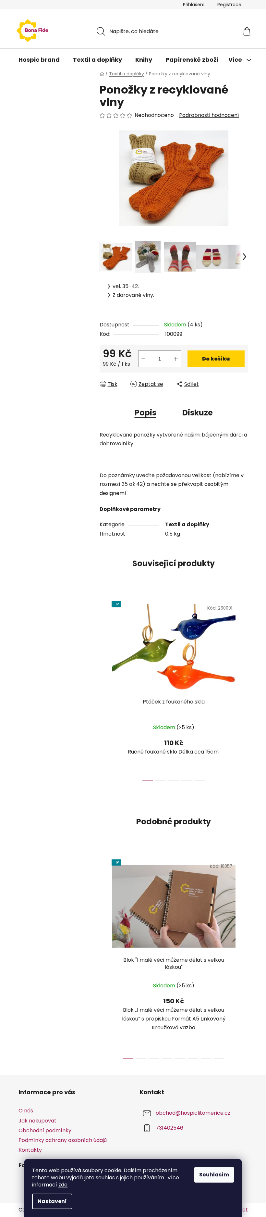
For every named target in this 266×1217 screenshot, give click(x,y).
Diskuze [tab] (197, 412)
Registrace (229, 4)
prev (105, 689)
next (242, 689)
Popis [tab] (145, 412)
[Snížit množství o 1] (143, 359)
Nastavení (52, 1201)
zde (62, 1184)
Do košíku (216, 358)
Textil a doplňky (187, 524)
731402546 (169, 1128)
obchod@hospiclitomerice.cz (193, 1113)
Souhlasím (214, 1174)
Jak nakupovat (37, 1120)
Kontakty (30, 1150)
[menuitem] (39, 60)
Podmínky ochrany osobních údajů (62, 1140)
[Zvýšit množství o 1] (176, 359)
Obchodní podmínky (44, 1130)
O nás (25, 1110)
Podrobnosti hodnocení (209, 115)
